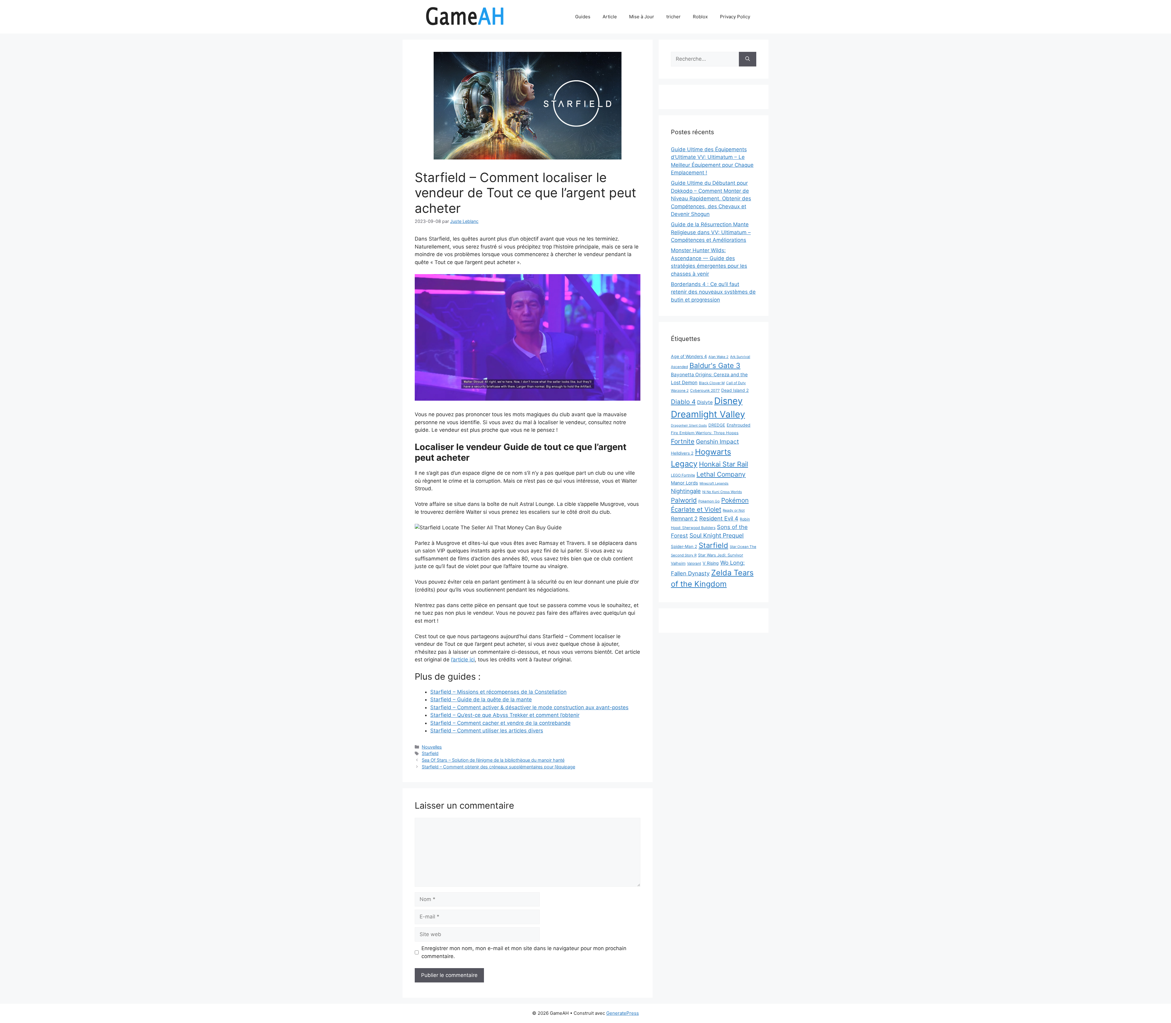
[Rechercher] (747, 59)
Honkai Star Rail (723, 464)
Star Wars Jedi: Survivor (720, 555)
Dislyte (705, 402)
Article (610, 17)
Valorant (694, 563)
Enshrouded (738, 425)
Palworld (684, 500)
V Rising (711, 563)
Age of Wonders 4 (689, 356)
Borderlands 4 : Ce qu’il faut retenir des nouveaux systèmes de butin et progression (713, 292)
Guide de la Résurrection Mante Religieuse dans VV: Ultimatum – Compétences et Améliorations (711, 232)
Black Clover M (712, 383)
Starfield (430, 753)
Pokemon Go (709, 501)
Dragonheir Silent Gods (689, 425)
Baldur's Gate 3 (714, 365)
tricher (673, 17)
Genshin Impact (717, 441)
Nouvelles (432, 746)
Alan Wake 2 (718, 357)
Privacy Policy (735, 17)
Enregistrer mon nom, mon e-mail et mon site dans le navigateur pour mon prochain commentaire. (523, 952)
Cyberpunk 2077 (705, 390)
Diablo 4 (683, 402)
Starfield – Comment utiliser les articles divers (486, 731)
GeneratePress (622, 1013)
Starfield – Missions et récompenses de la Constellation (498, 692)
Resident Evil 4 (718, 518)
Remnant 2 (684, 518)
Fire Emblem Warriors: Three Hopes (705, 432)
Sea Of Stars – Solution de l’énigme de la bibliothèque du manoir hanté (493, 760)
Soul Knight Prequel (716, 535)
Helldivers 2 (682, 453)
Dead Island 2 (735, 390)
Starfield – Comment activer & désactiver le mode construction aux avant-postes (529, 707)
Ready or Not (734, 510)
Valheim (678, 563)
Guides (582, 17)
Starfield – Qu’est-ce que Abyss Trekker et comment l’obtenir (504, 715)
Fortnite (682, 441)
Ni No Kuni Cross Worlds (722, 492)
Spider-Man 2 (684, 546)
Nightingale (686, 491)
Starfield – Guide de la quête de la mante (481, 699)
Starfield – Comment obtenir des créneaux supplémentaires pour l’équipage (498, 766)
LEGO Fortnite (683, 475)
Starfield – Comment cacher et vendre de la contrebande (500, 723)
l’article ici (463, 659)
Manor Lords (684, 483)
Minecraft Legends (714, 483)
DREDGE (716, 425)
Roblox (700, 17)
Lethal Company (721, 474)
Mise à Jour (641, 17)
